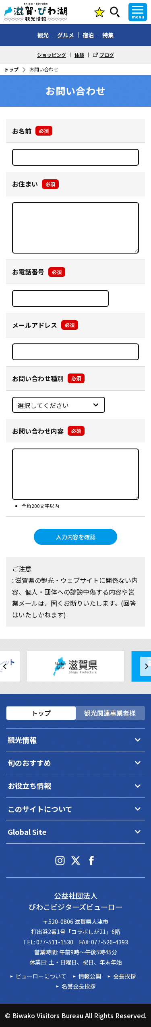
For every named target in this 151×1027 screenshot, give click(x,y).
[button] (5, 666)
